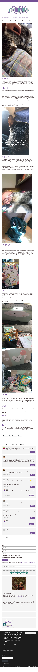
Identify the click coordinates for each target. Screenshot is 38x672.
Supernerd (20, 596)
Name (3, 545)
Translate (32, 634)
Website (3, 551)
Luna (4, 645)
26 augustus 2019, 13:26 (7, 495)
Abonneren (5, 660)
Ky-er (4, 640)
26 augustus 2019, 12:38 (6, 474)
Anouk (7, 529)
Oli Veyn (7, 510)
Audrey (7, 447)
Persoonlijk (24, 19)
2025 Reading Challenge (8, 621)
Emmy (19, 19)
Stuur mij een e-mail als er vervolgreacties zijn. (12, 555)
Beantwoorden (32, 452)
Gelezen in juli (17, 640)
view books (12, 627)
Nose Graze (34, 666)
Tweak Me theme (28, 666)
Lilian (4, 643)
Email (3, 548)
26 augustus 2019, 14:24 (6, 505)
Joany (7, 456)
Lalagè (4, 634)
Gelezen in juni (17, 644)
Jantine (7, 500)
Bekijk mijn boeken (19, 605)
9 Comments (30, 19)
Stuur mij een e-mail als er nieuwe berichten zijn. (12, 557)
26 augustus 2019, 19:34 (6, 517)
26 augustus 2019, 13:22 (6, 486)
